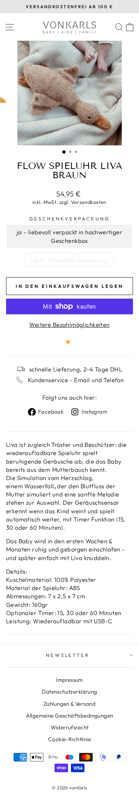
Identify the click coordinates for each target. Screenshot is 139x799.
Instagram (94, 411)
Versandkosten (89, 202)
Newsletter (68, 655)
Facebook (50, 411)
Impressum (69, 679)
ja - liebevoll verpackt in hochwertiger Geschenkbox (69, 236)
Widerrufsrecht (70, 727)
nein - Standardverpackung (69, 260)
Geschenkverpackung (69, 218)
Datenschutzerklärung (69, 691)
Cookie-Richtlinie (69, 739)
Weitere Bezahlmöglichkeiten (69, 324)
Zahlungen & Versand (69, 703)
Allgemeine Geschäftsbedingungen (69, 715)
